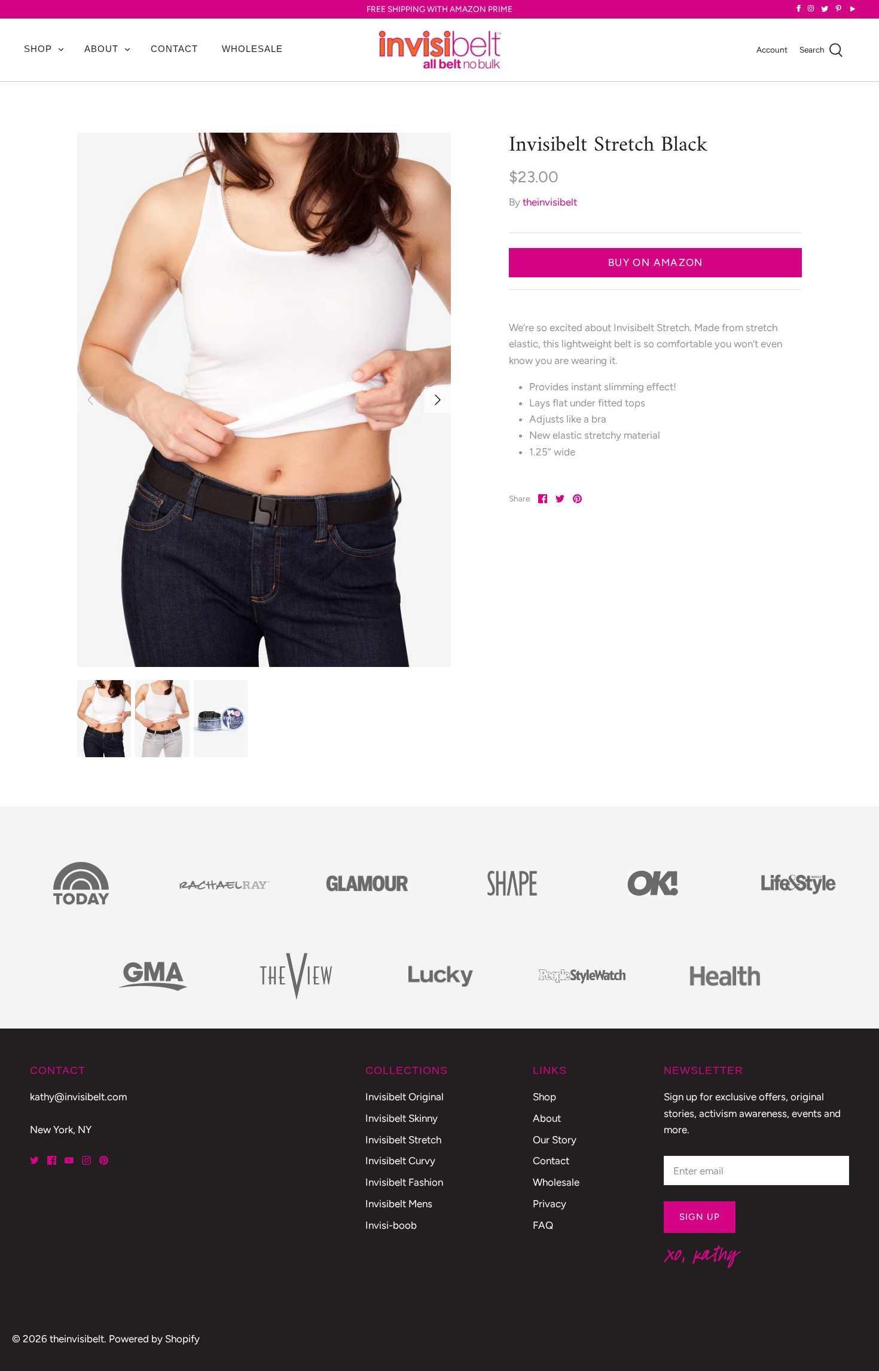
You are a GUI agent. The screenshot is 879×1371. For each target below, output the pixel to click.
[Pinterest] (103, 1160)
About (101, 49)
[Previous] (90, 400)
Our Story (554, 1140)
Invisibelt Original (404, 1097)
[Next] (438, 400)
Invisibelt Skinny (401, 1118)
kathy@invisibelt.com (78, 1097)
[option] (264, 400)
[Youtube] (69, 1160)
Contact (174, 49)
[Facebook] (51, 1160)
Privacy (549, 1204)
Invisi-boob (391, 1225)
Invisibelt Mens (398, 1204)
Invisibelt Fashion (404, 1182)
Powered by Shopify (154, 1339)
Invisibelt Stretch (403, 1140)
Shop (38, 49)
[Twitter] (34, 1160)
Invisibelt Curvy (400, 1161)
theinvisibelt (550, 202)
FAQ (543, 1225)
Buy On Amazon (655, 262)
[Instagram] (86, 1160)
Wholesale (252, 49)
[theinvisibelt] (440, 49)
